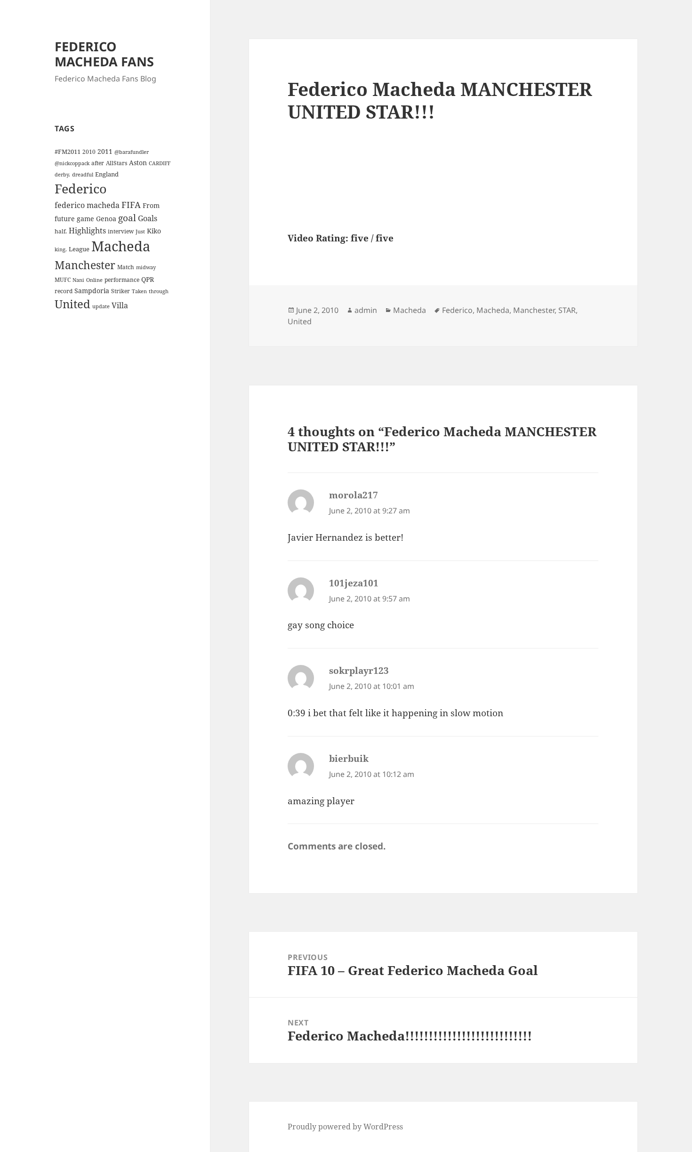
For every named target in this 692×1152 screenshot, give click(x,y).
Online (94, 280)
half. (61, 231)
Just (140, 231)
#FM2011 (67, 151)
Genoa (106, 218)
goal (127, 217)
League (79, 249)
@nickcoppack (72, 163)
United (72, 304)
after (97, 163)
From (151, 205)
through (159, 291)
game (85, 218)
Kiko (154, 230)
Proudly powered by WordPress (345, 1126)
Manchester (85, 264)
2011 (105, 151)
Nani (78, 280)
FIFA (131, 204)
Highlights (87, 230)
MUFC (63, 279)
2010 (89, 151)
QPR (147, 279)
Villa (120, 305)
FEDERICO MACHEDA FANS (104, 54)
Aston (138, 162)
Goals (147, 218)
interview (121, 231)
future (65, 218)
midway (146, 267)
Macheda (120, 246)
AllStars (116, 163)
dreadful (82, 174)
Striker (120, 291)
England (107, 174)
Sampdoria (91, 290)
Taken (139, 291)
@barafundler (131, 152)
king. (61, 249)
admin (365, 310)
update (101, 306)
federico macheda (87, 205)
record (63, 291)
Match (125, 267)
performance (122, 279)
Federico (81, 188)
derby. (62, 174)
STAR (567, 310)
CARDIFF (159, 163)
